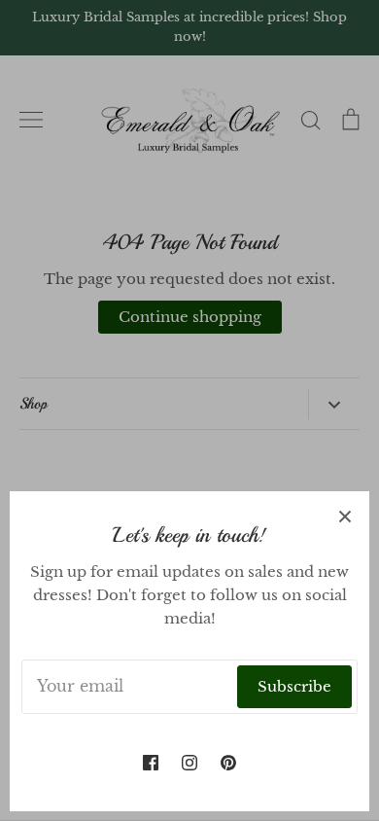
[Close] (345, 515)
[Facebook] (150, 762)
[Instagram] (189, 762)
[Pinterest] (228, 762)
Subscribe (294, 686)
